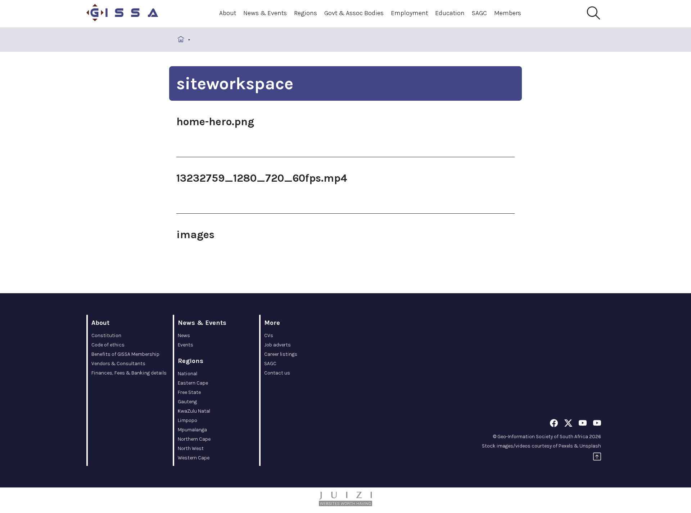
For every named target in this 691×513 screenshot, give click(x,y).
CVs (268, 335)
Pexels (566, 446)
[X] (568, 424)
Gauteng (187, 402)
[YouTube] (583, 424)
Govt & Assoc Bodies (354, 13)
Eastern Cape (193, 383)
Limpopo (187, 420)
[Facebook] (554, 424)
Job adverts (277, 345)
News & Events (265, 13)
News (184, 335)
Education (450, 13)
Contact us (277, 373)
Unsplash (590, 446)
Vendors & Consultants (118, 363)
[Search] (593, 13)
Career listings (280, 354)
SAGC (479, 13)
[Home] (122, 13)
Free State (189, 392)
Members (507, 13)
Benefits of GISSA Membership (125, 354)
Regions (305, 13)
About (227, 13)
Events (185, 345)
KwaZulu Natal (194, 411)
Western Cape (193, 458)
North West (191, 448)
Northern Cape (194, 439)
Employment (409, 13)
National (187, 374)
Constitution (106, 335)
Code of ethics (108, 345)
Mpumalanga (192, 430)
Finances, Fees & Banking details (129, 373)
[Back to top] (597, 458)
